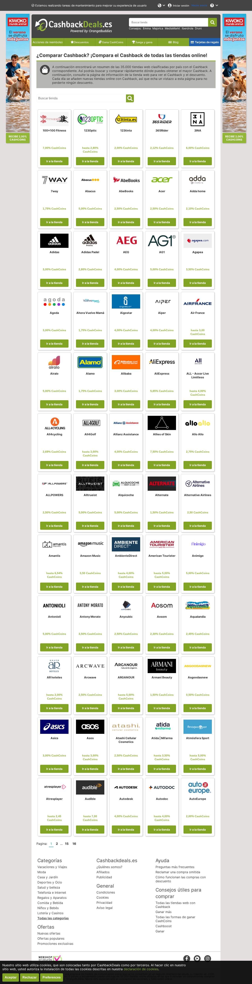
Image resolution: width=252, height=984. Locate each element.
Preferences (52, 977)
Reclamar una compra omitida (178, 872)
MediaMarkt (172, 28)
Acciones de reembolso (48, 42)
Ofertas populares (50, 938)
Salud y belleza (48, 887)
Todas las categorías (53, 918)
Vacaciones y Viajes (52, 867)
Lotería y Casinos (50, 913)
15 (67, 844)
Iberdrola (187, 28)
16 (74, 844)
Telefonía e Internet (51, 892)
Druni (198, 28)
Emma (147, 28)
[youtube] (197, 958)
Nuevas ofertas (48, 933)
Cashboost (164, 926)
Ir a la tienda (54, 161)
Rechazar (29, 977)
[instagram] (207, 958)
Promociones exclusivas (55, 944)
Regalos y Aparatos (52, 898)
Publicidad (104, 877)
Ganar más (163, 912)
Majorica (157, 28)
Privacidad (104, 903)
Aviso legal (104, 908)
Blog (176, 42)
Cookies (102, 897)
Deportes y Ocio (49, 882)
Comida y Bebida (50, 903)
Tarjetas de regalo (207, 42)
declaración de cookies (141, 969)
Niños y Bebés (48, 908)
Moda (41, 872)
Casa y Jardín (47, 877)
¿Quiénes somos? (109, 867)
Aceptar (11, 977)
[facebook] (186, 958)
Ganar (160, 931)
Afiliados (102, 872)
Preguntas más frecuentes (175, 867)
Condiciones (105, 892)
